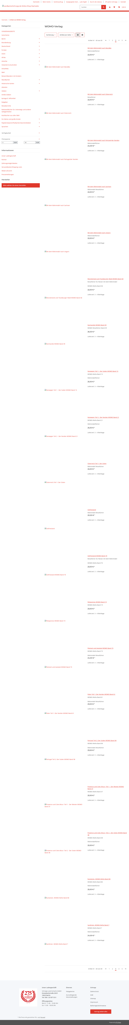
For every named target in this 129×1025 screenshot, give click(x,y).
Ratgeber (5, 102)
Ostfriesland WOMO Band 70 (97, 556)
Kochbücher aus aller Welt (10, 115)
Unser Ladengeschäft (9, 156)
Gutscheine (5, 35)
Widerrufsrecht (7, 171)
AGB (91, 995)
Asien (3, 54)
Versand (42, 1017)
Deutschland (6, 46)
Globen (4, 91)
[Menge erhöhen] (125, 66)
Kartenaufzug (58, 2)
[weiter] (125, 40)
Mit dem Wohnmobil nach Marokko (99, 48)
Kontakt (123, 2)
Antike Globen (6, 95)
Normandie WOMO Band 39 (97, 325)
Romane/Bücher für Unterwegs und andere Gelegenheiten (16, 111)
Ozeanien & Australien (9, 65)
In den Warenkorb (107, 72)
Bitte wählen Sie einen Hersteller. (14, 185)
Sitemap (93, 998)
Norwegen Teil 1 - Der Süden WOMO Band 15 (103, 371)
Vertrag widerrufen (100, 1012)
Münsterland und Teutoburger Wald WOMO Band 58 (105, 279)
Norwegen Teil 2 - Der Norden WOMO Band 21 (103, 417)
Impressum (94, 1002)
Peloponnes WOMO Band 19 (97, 602)
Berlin (4, 39)
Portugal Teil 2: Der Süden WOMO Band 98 (102, 740)
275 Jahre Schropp (111, 2)
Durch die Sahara (96, 2)
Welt (3, 72)
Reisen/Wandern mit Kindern (11, 76)
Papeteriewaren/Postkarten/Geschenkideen (16, 123)
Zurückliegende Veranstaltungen (71, 996)
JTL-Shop (118, 1022)
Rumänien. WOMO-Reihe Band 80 (99, 879)
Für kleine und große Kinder (11, 119)
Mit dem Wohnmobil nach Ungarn (99, 233)
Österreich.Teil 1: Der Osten (97, 463)
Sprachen (5, 127)
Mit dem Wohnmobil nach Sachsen (99, 187)
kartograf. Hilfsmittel (9, 98)
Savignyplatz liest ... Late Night (76, 2)
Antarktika (5, 69)
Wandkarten (6, 80)
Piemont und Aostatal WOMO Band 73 (100, 648)
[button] (110, 7)
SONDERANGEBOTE (8, 31)
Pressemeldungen (8, 174)
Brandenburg (6, 42)
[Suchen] (103, 7)
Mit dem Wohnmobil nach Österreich (100, 94)
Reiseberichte (6, 106)
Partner (4, 160)
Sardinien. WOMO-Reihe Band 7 (98, 925)
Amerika (4, 61)
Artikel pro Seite (65, 35)
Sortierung (50, 35)
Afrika (4, 57)
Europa (4, 50)
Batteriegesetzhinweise (98, 1006)
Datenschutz (94, 991)
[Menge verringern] (89, 66)
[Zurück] (106, 40)
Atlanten (4, 87)
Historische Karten (8, 83)
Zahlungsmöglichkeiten (9, 163)
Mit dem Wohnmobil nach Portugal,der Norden (103, 140)
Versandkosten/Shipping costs (12, 167)
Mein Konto (46, 2)
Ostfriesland (92, 510)
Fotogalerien (70, 991)
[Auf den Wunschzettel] (81, 50)
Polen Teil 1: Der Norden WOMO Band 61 (101, 694)
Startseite (36, 2)
